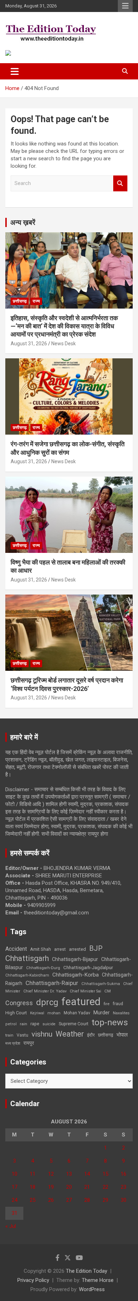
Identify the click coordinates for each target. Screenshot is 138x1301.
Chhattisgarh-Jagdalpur (88, 967)
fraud (118, 1003)
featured (81, 1002)
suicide (49, 1024)
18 (32, 1187)
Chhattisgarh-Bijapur (75, 959)
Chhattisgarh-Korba (75, 975)
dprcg (47, 1002)
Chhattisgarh (27, 958)
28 (87, 1200)
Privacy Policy (33, 1280)
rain (23, 1023)
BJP (96, 948)
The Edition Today (86, 1271)
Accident (16, 948)
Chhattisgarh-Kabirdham (27, 975)
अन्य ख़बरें (22, 222)
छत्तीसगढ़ (105, 1035)
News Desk (63, 343)
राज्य (36, 301)
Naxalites (121, 1012)
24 (14, 1200)
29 (105, 1200)
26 (51, 1200)
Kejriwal (37, 1013)
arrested (77, 949)
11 (32, 1174)
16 (123, 1174)
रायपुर (28, 1043)
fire (106, 1003)
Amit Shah (40, 949)
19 (51, 1187)
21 (87, 1187)
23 (123, 1187)
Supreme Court (73, 1023)
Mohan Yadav (77, 1012)
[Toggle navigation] (14, 71)
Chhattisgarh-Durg (43, 967)
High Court (16, 1012)
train (9, 1035)
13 (69, 1174)
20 (69, 1187)
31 (14, 1213)
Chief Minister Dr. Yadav (45, 991)
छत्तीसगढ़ (20, 301)
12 (51, 1174)
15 (105, 1174)
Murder (101, 1012)
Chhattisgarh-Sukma (100, 983)
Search (120, 183)
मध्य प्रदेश (12, 1043)
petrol (11, 1024)
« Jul (10, 1226)
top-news (110, 1022)
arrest (60, 949)
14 (87, 1174)
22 (105, 1187)
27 (69, 1200)
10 (14, 1174)
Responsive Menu (125, 6)
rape (34, 1023)
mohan (54, 1013)
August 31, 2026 (29, 343)
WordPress (92, 1289)
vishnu (41, 1034)
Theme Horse (98, 1280)
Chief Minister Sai (85, 991)
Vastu (22, 1035)
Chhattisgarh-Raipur (51, 982)
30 (123, 1200)
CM (107, 991)
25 (32, 1200)
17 (14, 1187)
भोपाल (122, 1035)
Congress (19, 1003)
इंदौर (91, 1035)
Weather (70, 1034)
